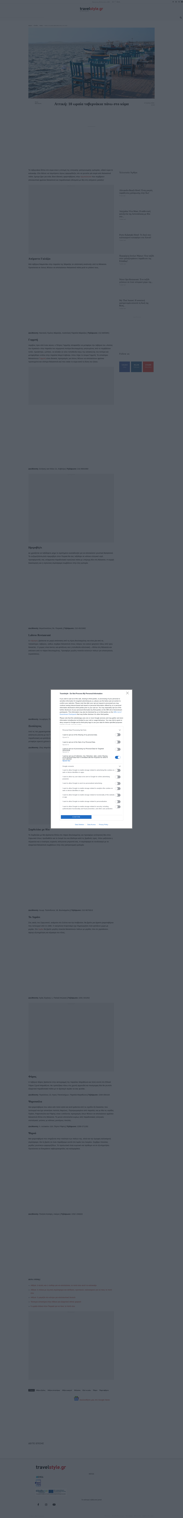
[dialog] (91, 759)
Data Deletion (79, 824)
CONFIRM (76, 817)
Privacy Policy (103, 824)
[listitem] (91, 730)
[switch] (118, 734)
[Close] (128, 694)
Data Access (91, 824)
